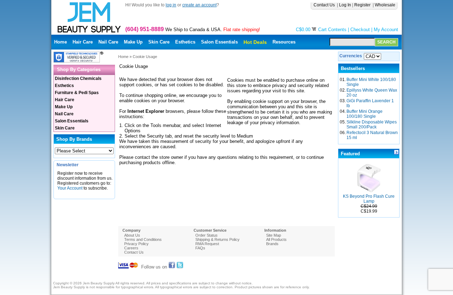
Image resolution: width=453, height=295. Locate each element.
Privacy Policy (136, 244)
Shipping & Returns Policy (217, 239)
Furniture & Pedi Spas (77, 92)
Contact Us (325, 4)
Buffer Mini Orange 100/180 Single (364, 114)
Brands (272, 244)
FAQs (200, 248)
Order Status (206, 235)
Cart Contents (332, 29)
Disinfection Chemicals (78, 78)
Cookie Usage (145, 56)
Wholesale (385, 4)
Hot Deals (255, 42)
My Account (386, 29)
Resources (284, 42)
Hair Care (83, 42)
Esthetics (185, 42)
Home (60, 42)
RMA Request (207, 244)
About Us (132, 235)
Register (363, 4)
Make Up (133, 42)
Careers (131, 248)
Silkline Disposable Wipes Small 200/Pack (371, 124)
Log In (345, 4)
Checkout (360, 29)
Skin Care (159, 42)
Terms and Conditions (143, 239)
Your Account (69, 188)
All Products (276, 239)
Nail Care (108, 42)
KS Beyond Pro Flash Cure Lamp (369, 199)
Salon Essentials (219, 42)
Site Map (273, 235)
